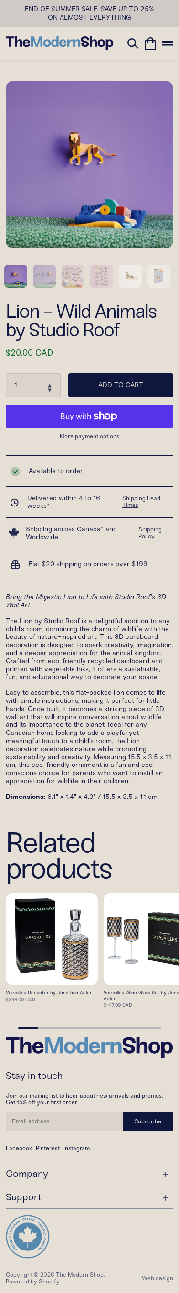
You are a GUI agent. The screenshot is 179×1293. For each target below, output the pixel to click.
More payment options (89, 436)
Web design (157, 1278)
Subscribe (148, 1121)
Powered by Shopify (33, 1281)
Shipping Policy (150, 532)
